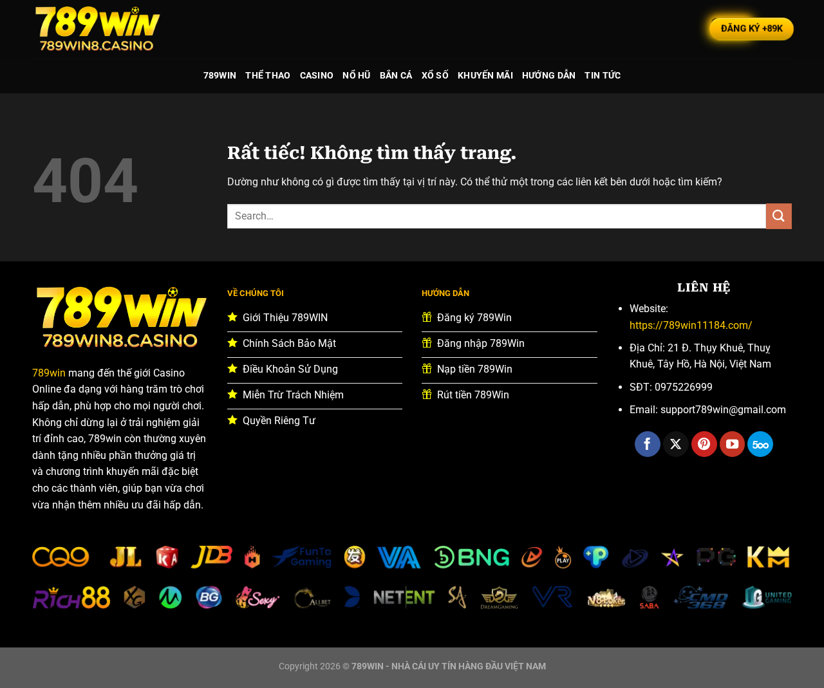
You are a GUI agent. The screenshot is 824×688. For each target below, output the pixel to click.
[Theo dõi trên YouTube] (732, 444)
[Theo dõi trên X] (676, 444)
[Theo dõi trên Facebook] (647, 444)
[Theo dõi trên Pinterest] (704, 444)
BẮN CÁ (396, 75)
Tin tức (603, 75)
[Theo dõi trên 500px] (760, 444)
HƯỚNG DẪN (549, 75)
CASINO (317, 75)
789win (49, 373)
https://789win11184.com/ (691, 325)
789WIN (220, 75)
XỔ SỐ (435, 75)
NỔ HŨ (356, 75)
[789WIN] (96, 29)
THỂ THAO (267, 75)
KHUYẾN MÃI (485, 75)
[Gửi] (779, 215)
